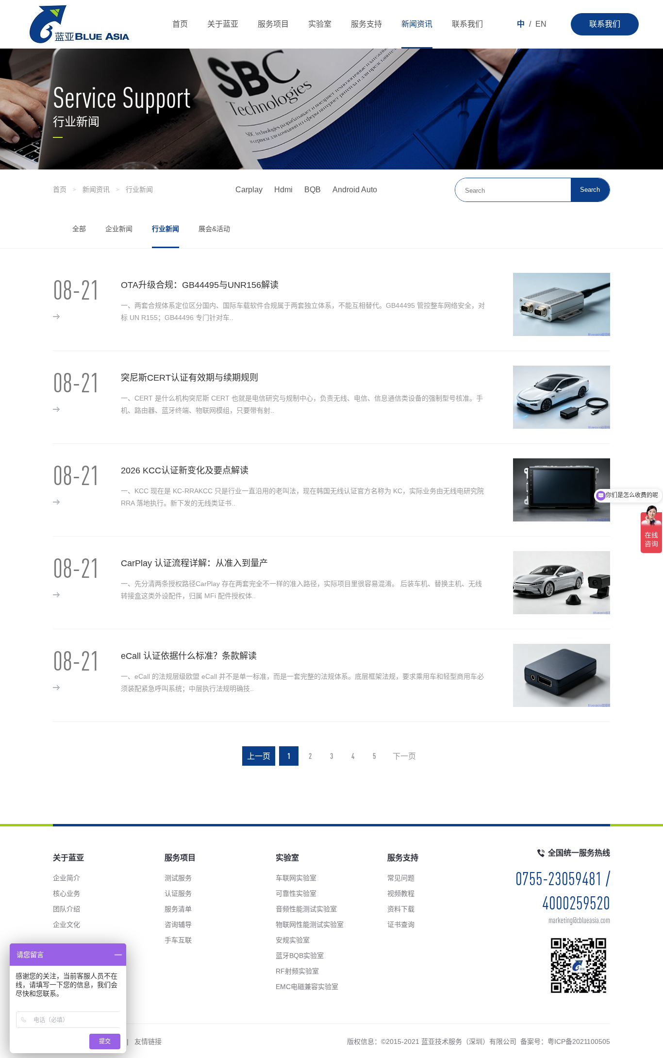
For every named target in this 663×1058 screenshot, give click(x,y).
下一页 (404, 756)
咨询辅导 (178, 924)
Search (590, 189)
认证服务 (178, 893)
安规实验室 (293, 940)
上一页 (258, 756)
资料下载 (400, 909)
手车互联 (178, 940)
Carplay (249, 189)
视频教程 (400, 893)
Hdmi (283, 189)
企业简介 (66, 878)
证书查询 (400, 924)
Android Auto (354, 189)
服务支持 (366, 24)
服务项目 (273, 24)
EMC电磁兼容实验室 (307, 987)
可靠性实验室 (296, 893)
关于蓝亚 (222, 24)
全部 (79, 229)
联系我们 (604, 24)
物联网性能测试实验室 (310, 924)
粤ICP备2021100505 (578, 1041)
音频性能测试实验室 (306, 909)
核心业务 (66, 893)
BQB (312, 189)
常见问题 (400, 878)
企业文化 (66, 924)
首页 (180, 24)
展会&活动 (214, 229)
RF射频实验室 (297, 971)
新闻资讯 (416, 24)
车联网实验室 (296, 878)
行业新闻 (139, 189)
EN (541, 24)
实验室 (320, 24)
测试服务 (178, 878)
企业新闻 (119, 229)
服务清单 (178, 909)
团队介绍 (66, 909)
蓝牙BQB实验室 (300, 955)
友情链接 (148, 1041)
